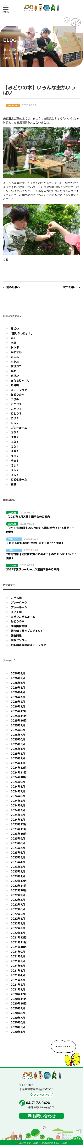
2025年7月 (18, 735)
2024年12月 (19, 767)
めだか (15, 375)
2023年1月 (18, 876)
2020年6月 (18, 1022)
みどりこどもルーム (23, 617)
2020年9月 (18, 1008)
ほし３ (15, 475)
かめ (13, 371)
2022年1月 (18, 933)
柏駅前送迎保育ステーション (28, 645)
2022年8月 (18, 899)
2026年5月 (18, 687)
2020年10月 (19, 1003)
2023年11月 (19, 829)
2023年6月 (18, 852)
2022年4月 (18, 918)
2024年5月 (18, 801)
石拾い (15, 328)
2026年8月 (18, 673)
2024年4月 (18, 805)
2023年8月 (18, 843)
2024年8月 (18, 786)
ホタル (15, 361)
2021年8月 (18, 956)
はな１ (15, 432)
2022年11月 (19, 885)
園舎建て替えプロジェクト (27, 631)
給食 (13, 484)
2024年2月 (18, 815)
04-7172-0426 (38, 1103)
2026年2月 (18, 701)
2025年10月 (19, 720)
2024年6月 (18, 796)
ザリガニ (16, 366)
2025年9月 (18, 725)
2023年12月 (19, 824)
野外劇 (15, 385)
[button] (5, 7)
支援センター (19, 640)
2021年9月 (18, 951)
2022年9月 (18, 895)
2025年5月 (18, 744)
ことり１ (16, 404)
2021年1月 (18, 989)
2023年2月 (18, 871)
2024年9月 (18, 782)
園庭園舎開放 (19, 626)
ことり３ (16, 413)
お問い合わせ (44, 1116)
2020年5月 (18, 1027)
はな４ (15, 446)
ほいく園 (16, 612)
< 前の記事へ (11, 287)
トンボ (15, 347)
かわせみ (16, 352)
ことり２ (16, 409)
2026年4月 (18, 692)
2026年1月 (18, 706)
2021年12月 (19, 937)
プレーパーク (19, 602)
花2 (13, 338)
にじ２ (15, 423)
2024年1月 (18, 819)
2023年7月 (18, 848)
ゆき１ (15, 451)
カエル (15, 357)
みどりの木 (17, 394)
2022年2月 (18, 928)
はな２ (15, 437)
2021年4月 (18, 975)
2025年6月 (18, 739)
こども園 (16, 598)
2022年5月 (18, 914)
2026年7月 (18, 678)
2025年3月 (18, 753)
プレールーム (19, 427)
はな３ (15, 442)
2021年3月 (18, 980)
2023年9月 (18, 838)
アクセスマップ (43, 1094)
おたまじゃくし (20, 380)
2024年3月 (18, 810)
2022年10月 (19, 890)
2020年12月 (19, 994)
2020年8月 (18, 1013)
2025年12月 (19, 711)
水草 (13, 343)
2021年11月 (19, 942)
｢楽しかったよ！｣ (21, 333)
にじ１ (15, 418)
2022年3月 (18, 923)
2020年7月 (18, 1017)
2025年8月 (18, 730)
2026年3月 (18, 697)
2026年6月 (18, 683)
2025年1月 (18, 763)
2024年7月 (18, 791)
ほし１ (15, 465)
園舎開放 (16, 635)
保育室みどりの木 (14, 118)
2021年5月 (18, 970)
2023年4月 (18, 862)
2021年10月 (19, 947)
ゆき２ (15, 456)
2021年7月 (18, 961)
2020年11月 (19, 999)
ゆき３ (15, 460)
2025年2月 (18, 758)
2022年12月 (19, 881)
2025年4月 (18, 749)
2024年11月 (19, 772)
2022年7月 (18, 904)
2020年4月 (18, 1032)
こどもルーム (19, 479)
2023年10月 (19, 833)
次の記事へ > (71, 287)
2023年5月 (18, 857)
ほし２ (15, 470)
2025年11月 (19, 716)
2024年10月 (19, 777)
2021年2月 (18, 984)
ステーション (19, 390)
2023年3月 (18, 867)
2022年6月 (18, 909)
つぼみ (15, 399)
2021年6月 (18, 966)
